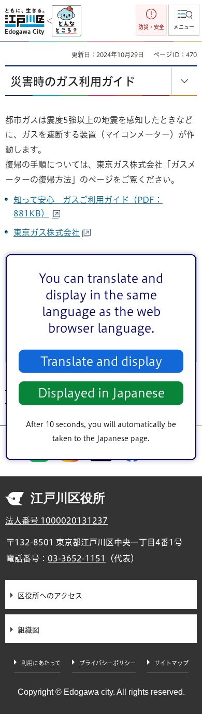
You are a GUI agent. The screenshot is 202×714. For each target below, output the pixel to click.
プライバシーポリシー (107, 663)
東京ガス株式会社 (46, 232)
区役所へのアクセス (50, 595)
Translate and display (101, 361)
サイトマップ (171, 663)
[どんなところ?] (64, 21)
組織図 (28, 630)
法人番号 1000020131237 (56, 520)
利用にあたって (41, 663)
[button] (183, 20)
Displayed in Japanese (101, 393)
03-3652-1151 (77, 558)
